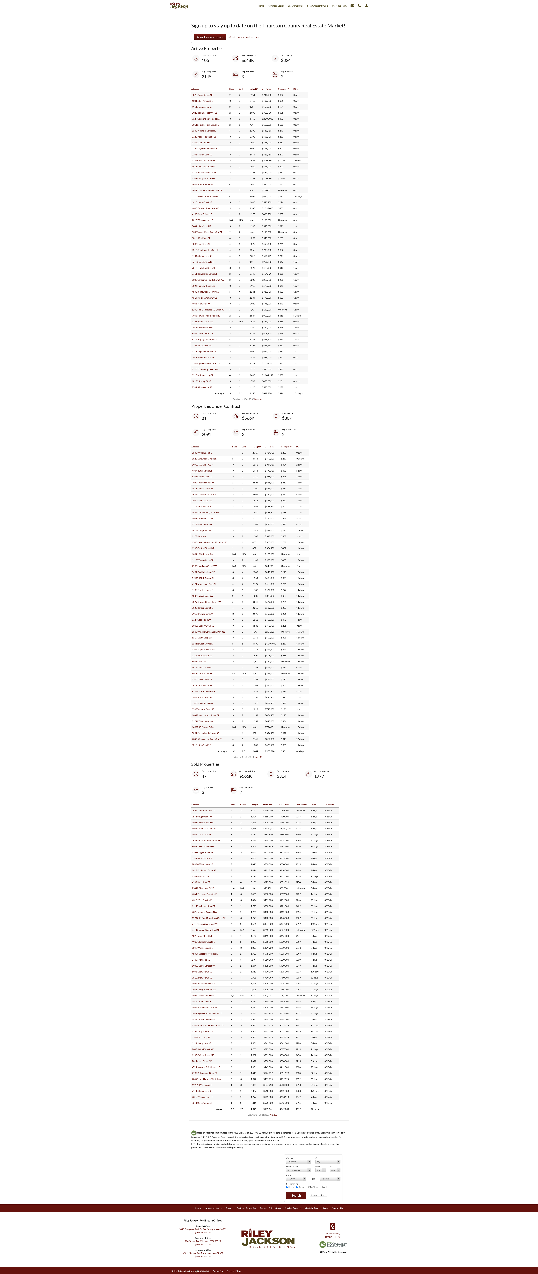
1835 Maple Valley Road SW (205, 512)
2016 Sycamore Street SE (204, 327)
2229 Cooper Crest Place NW (206, 602)
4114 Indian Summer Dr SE (204, 297)
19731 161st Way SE (202, 1085)
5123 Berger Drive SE (202, 607)
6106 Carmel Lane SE (202, 476)
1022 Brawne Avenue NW (204, 1007)
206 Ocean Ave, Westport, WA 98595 (203, 1241)
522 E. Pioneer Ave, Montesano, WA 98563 (202, 1253)
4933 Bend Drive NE (202, 214)
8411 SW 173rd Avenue (203, 166)
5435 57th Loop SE (201, 959)
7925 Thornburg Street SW (205, 369)
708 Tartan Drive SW (202, 500)
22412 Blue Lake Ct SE (203, 888)
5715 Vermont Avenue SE (204, 172)
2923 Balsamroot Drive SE (204, 112)
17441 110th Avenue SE (203, 578)
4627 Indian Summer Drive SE (206, 840)
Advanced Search (318, 1195)
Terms (229, 1271)
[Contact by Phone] (359, 5)
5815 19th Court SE (201, 745)
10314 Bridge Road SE (203, 822)
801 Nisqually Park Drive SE (205, 124)
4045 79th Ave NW (201, 303)
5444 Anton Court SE (202, 697)
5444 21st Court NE (201, 226)
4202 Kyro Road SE (201, 882)
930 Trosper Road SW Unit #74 (207, 232)
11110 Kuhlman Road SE (203, 906)
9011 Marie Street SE (202, 673)
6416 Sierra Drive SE (202, 667)
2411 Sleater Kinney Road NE (206, 930)
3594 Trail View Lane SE (203, 810)
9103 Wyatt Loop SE (202, 452)
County (289, 1158)
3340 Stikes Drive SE (202, 679)
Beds (317, 1166)
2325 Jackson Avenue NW (204, 912)
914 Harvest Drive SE (202, 643)
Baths (333, 1166)
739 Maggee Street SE (202, 852)
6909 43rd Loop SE (201, 1037)
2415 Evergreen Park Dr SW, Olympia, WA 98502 (202, 1229)
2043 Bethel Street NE (203, 1049)
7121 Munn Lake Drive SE (204, 584)
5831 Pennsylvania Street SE (205, 733)
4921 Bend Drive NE (202, 858)
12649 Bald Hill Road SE (203, 160)
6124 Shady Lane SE (201, 1043)
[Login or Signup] (366, 5)
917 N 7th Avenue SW (202, 721)
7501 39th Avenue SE (202, 387)
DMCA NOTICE (333, 1236)
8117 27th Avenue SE (202, 655)
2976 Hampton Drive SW (204, 989)
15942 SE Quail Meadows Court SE (209, 918)
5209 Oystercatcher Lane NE (206, 363)
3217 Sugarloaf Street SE (204, 351)
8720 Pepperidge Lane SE (204, 136)
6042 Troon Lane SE (201, 834)
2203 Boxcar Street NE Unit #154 (208, 1025)
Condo (301, 1187)
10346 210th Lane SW (202, 554)
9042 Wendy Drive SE (202, 947)
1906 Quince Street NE (203, 1055)
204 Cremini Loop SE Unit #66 (206, 1079)
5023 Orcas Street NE (202, 95)
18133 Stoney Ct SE (201, 381)
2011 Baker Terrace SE (203, 357)
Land (324, 1187)
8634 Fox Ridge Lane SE (203, 572)
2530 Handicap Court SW (204, 566)
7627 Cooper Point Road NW (206, 118)
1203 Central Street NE (203, 548)
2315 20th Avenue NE (202, 1097)
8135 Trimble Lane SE (202, 590)
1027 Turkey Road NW (203, 995)
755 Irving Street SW (202, 816)
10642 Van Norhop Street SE (205, 715)
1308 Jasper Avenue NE (203, 649)
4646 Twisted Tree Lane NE (205, 208)
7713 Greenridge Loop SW (204, 923)
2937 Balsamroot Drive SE (204, 1073)
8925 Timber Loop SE (202, 333)
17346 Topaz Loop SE (202, 1031)
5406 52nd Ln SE (200, 661)
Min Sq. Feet (292, 1166)
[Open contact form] (352, 5)
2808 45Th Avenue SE (202, 864)
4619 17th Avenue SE (202, 685)
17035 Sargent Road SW (203, 178)
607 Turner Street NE (202, 936)
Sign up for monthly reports (210, 37)
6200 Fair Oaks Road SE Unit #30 (208, 309)
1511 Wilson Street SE (202, 488)
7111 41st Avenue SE (202, 1091)
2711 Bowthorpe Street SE (204, 273)
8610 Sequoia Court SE (203, 261)
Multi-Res (313, 1187)
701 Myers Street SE (202, 1061)
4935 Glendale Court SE (203, 941)
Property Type (293, 1184)
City (317, 1158)
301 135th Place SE (201, 238)
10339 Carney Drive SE (203, 625)
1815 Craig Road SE (201, 530)
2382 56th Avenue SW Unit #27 (207, 739)
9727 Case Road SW (201, 619)
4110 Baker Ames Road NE (205, 196)
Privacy (239, 1271)
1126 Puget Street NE (202, 321)
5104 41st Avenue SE (202, 256)
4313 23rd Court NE (202, 900)
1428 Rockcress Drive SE (204, 870)
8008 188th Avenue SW (203, 846)
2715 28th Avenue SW (202, 506)
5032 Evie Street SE (201, 244)
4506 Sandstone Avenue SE (205, 953)
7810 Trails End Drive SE (203, 268)
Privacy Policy (333, 1233)
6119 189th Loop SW (202, 637)
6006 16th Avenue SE (202, 971)
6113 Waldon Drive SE (202, 560)
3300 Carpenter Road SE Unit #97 (208, 279)
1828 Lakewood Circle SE (204, 458)
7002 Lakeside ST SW (202, 518)
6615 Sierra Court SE (202, 202)
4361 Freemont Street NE (204, 894)
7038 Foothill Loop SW (203, 482)
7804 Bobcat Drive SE (202, 184)
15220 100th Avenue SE (203, 1019)
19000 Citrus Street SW (203, 965)
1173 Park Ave (199, 536)
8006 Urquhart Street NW (204, 828)
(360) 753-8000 (202, 1232)
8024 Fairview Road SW (203, 285)
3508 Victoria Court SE (203, 709)
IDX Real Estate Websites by (183, 1271)
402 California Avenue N (203, 983)
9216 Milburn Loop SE (202, 375)
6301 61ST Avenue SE (202, 100)
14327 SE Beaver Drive (203, 727)
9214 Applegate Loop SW (204, 339)
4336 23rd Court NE (202, 345)
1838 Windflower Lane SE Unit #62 (208, 631)
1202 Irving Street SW (202, 595)
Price (288, 1175)
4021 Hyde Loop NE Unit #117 (207, 1013)
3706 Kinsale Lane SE (202, 154)
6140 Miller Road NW (202, 703)
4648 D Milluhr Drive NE (204, 494)
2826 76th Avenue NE (202, 220)
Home (291, 1187)
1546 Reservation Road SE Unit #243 (209, 542)
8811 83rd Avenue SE (202, 1102)
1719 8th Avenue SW (202, 524)
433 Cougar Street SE (202, 470)
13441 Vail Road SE (201, 142)
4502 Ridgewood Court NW (205, 291)
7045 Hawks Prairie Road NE (206, 315)
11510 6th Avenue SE (202, 106)
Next (257, 399)
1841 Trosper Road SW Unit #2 (207, 190)
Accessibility (218, 1271)
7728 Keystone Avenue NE (204, 148)
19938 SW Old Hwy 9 (202, 464)
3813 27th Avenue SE (202, 977)
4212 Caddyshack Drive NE (205, 250)
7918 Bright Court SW (202, 613)
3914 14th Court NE (201, 1001)
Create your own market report (244, 37)
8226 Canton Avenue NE (203, 691)
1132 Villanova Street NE (204, 130)
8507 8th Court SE (200, 876)
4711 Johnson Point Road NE (206, 1067)
